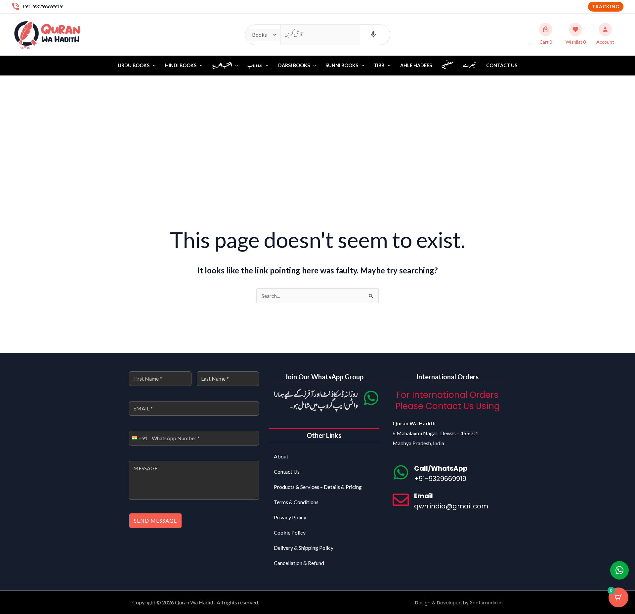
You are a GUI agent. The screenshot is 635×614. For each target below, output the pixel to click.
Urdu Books (133, 65)
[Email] (401, 500)
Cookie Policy (290, 532)
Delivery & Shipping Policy (303, 547)
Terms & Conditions (296, 502)
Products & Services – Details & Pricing (318, 487)
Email (423, 495)
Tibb (379, 65)
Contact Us (501, 65)
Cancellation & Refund (299, 563)
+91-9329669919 (42, 6)
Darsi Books (294, 65)
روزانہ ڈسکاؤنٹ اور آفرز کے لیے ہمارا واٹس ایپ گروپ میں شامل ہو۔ (316, 401)
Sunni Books (341, 65)
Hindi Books (180, 65)
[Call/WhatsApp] (401, 472)
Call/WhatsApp (441, 468)
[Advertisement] (317, 125)
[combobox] (138, 438)
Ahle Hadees (416, 65)
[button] (605, 7)
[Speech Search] (373, 34)
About (281, 456)
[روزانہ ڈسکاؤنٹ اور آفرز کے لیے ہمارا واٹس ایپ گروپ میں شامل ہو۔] (371, 398)
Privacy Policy (290, 517)
